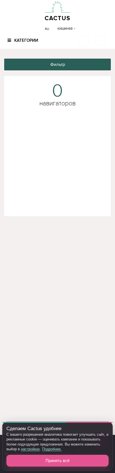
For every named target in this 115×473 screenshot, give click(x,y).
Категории (25, 40)
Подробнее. (52, 449)
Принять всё (57, 460)
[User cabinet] (101, 41)
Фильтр (57, 64)
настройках (30, 449)
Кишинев (65, 29)
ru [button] (47, 29)
